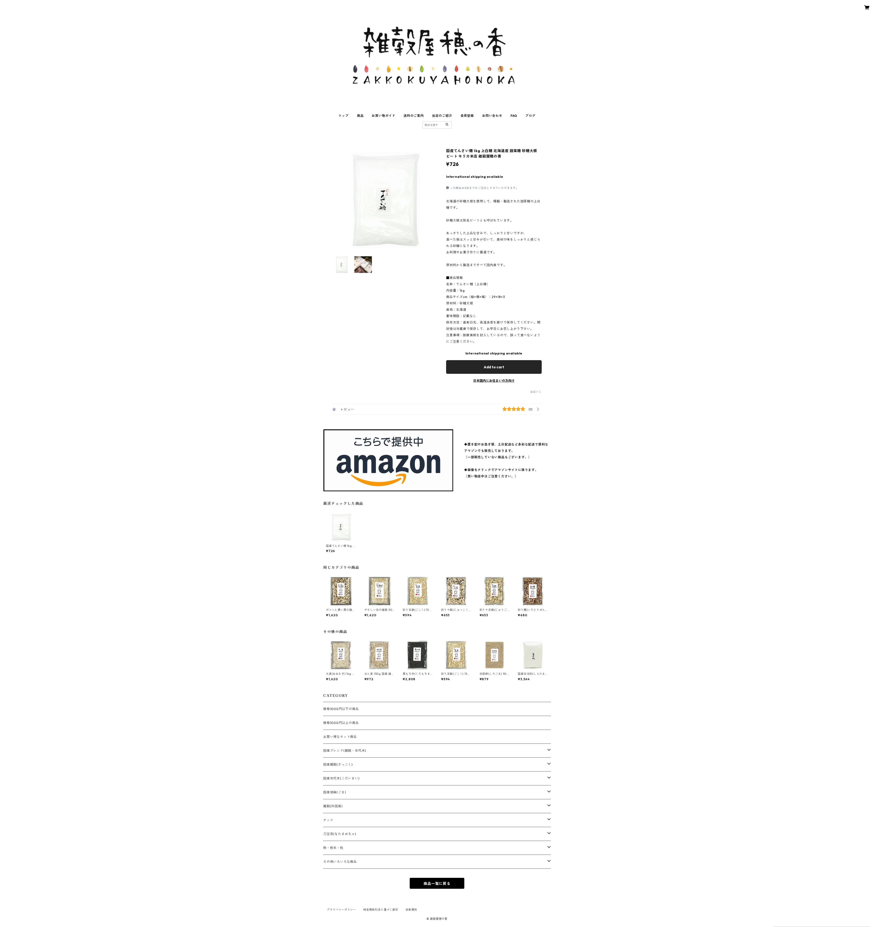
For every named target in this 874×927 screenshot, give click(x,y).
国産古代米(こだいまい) (341, 778)
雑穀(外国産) (333, 806)
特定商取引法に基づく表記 (380, 909)
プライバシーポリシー (341, 909)
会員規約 (411, 909)
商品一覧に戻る (437, 883)
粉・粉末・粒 (333, 848)
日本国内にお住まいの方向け (494, 381)
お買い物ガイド (383, 116)
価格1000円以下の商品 (341, 709)
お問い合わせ (492, 116)
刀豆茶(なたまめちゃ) (339, 834)
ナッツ (328, 820)
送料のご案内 (414, 116)
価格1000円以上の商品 (341, 723)
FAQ (514, 116)
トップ (343, 116)
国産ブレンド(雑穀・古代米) (344, 751)
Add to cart (494, 367)
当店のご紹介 (442, 116)
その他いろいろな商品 (340, 862)
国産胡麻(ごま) (334, 792)
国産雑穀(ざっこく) (338, 764)
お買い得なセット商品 (340, 737)
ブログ (530, 116)
